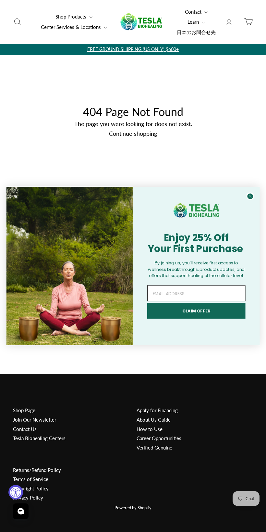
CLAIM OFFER (196, 311)
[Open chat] (21, 511)
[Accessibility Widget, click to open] (15, 492)
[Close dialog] (250, 196)
